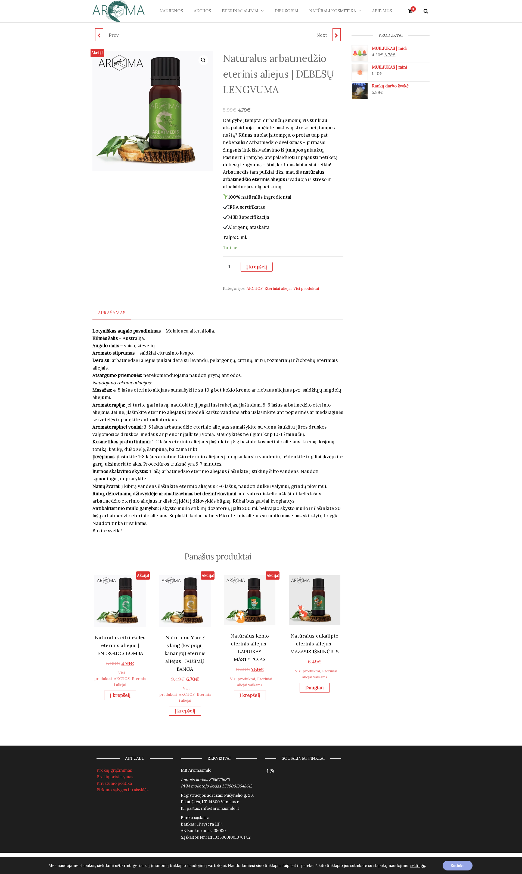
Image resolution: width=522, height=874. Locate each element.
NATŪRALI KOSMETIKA (332, 10)
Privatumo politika (114, 783)
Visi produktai (306, 288)
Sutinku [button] (457, 865)
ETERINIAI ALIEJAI (240, 10)
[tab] (115, 312)
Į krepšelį (256, 267)
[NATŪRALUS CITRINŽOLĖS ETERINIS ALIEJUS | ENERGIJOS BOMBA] (99, 34)
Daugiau (314, 688)
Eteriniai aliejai (278, 288)
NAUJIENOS (171, 10)
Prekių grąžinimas (114, 770)
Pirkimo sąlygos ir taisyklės (122, 789)
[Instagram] (272, 771)
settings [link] (417, 865)
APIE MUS (382, 10)
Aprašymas (111, 313)
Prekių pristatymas (115, 776)
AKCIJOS (202, 10)
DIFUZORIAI (286, 10)
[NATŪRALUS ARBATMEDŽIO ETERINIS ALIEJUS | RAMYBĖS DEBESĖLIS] (337, 34)
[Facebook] (267, 771)
